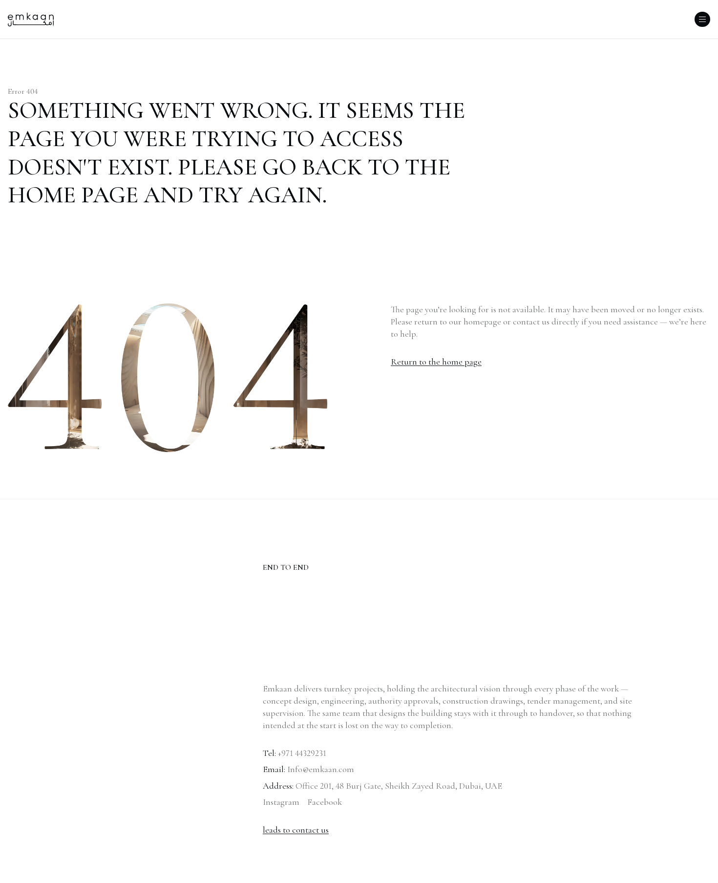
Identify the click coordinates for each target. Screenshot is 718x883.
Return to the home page (436, 361)
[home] (31, 19)
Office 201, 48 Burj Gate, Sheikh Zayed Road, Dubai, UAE (399, 785)
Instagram (281, 802)
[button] (702, 19)
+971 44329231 (302, 753)
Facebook (324, 802)
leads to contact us (296, 829)
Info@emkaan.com (320, 769)
